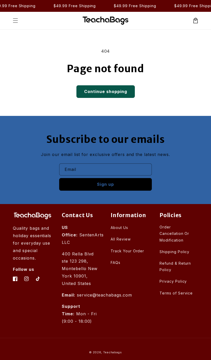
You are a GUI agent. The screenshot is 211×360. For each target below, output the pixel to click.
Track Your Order (127, 251)
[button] (15, 20)
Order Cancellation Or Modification (174, 233)
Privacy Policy (173, 281)
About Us (119, 227)
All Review (121, 239)
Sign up (105, 184)
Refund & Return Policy (175, 266)
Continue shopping (105, 91)
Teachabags (112, 352)
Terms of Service (176, 293)
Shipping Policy (174, 252)
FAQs (115, 262)
